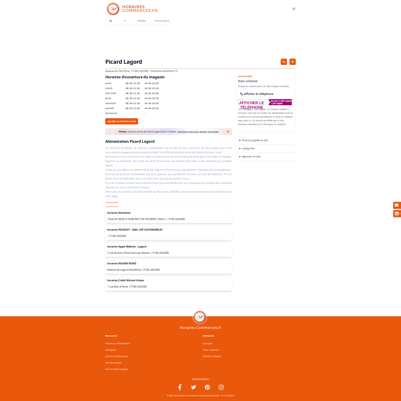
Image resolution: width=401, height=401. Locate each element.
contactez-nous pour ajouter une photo (198, 131)
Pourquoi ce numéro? (274, 124)
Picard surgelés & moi (255, 140)
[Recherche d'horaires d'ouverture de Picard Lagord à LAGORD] (198, 9)
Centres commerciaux (116, 356)
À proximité (112, 202)
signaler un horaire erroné (121, 121)
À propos (207, 343)
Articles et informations (117, 343)
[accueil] (110, 20)
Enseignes (110, 349)
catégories (248, 148)
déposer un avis (251, 156)
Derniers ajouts (113, 362)
